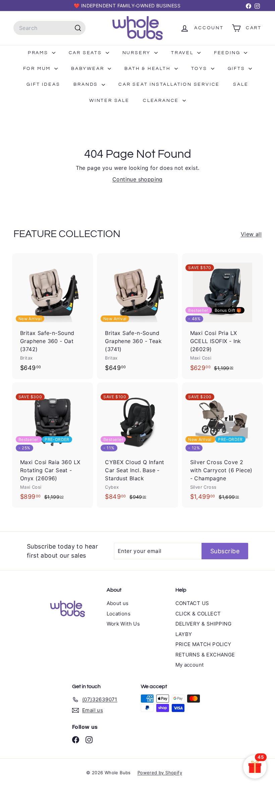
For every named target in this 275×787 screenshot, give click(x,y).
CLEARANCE (162, 100)
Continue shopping (137, 179)
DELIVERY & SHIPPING (203, 624)
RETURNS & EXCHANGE (205, 654)
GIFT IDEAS (43, 84)
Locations (119, 613)
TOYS (200, 68)
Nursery (137, 52)
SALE (240, 84)
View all (251, 234)
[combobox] (49, 28)
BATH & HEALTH (148, 68)
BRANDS (86, 84)
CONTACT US (192, 603)
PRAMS (39, 52)
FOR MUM (38, 68)
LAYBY (183, 634)
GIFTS (237, 68)
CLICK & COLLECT (198, 613)
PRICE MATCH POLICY (203, 644)
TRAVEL (183, 52)
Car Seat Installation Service (169, 84)
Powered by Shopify (160, 772)
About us (118, 603)
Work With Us (123, 624)
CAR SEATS (86, 52)
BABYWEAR (88, 68)
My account (189, 665)
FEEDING (228, 52)
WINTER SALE (109, 100)
